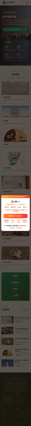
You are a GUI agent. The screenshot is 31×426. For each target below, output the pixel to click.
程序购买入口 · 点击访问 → (15, 215)
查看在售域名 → (23, 225)
